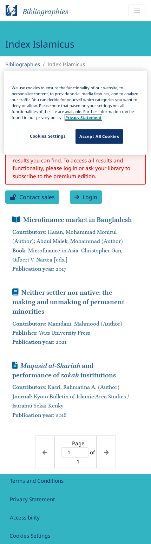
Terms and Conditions (37, 480)
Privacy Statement (32, 499)
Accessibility (25, 517)
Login (89, 197)
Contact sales (36, 197)
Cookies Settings (29, 535)
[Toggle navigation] (137, 10)
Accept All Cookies (99, 136)
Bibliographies (22, 64)
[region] (75, 113)
